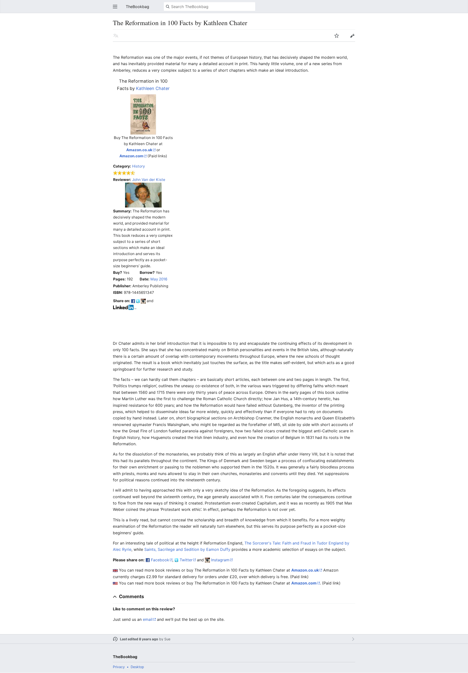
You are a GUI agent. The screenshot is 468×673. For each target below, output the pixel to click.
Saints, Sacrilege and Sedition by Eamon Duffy (187, 549)
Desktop (137, 667)
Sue (167, 639)
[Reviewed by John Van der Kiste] (143, 194)
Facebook (160, 559)
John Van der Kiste (148, 179)
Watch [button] (336, 35)
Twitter (186, 559)
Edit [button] (352, 35)
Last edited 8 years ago (139, 639)
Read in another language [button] (116, 35)
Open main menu (115, 6)
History (138, 166)
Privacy (119, 667)
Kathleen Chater (153, 88)
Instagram (220, 559)
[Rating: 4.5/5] (124, 172)
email (148, 619)
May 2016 (158, 279)
